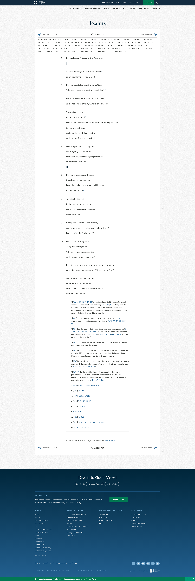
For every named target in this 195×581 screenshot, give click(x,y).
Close (189, 579)
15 (92, 39)
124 (129, 48)
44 (72, 42)
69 (39, 45)
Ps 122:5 (81, 412)
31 (145, 39)
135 (61, 52)
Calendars (135, 520)
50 (92, 42)
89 (106, 45)
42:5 (74, 342)
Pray (101, 523)
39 (56, 42)
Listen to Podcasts (96, 484)
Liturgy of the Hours (75, 532)
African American (41, 520)
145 (103, 52)
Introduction (45, 39)
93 (119, 45)
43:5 (112, 305)
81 (79, 45)
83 (86, 45)
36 (46, 42)
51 (96, 42)
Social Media (136, 526)
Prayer (70, 523)
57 (115, 42)
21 (112, 39)
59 (122, 42)
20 (108, 39)
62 (132, 42)
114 (86, 48)
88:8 (95, 422)
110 (69, 48)
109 (65, 48)
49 (89, 42)
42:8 (74, 361)
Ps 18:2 (81, 427)
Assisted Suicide (41, 532)
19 (105, 39)
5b (102, 380)
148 (116, 52)
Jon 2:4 (100, 422)
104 (44, 48)
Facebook (138, 563)
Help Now (148, 2)
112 (78, 48)
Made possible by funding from (137, 571)
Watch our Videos (112, 484)
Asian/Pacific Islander (43, 529)
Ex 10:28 (80, 332)
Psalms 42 (77, 302)
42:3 (74, 329)
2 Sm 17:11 (91, 332)
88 (102, 45)
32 (148, 39)
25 (125, 39)
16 (95, 39)
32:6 (86, 422)
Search (157, 2)
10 (75, 39)
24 (122, 39)
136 (65, 52)
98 (135, 45)
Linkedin (148, 563)
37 (49, 42)
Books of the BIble (74, 517)
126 (137, 48)
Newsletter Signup (138, 523)
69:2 (80, 366)
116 (95, 48)
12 (82, 39)
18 (102, 39)
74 (56, 45)
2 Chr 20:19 (119, 318)
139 (78, 52)
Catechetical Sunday (43, 548)
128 (146, 48)
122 (120, 48)
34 (39, 42)
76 (62, 45)
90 (109, 45)
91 (112, 45)
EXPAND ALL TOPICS (42, 555)
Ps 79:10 (81, 401)
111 (73, 48)
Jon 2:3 (90, 366)
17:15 (94, 334)
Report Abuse (134, 3)
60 (125, 42)
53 (102, 42)
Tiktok (158, 563)
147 (112, 52)
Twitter (133, 563)
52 (99, 42)
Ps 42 (86, 302)
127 (142, 48)
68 (152, 42)
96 (129, 45)
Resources (135, 517)
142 (90, 52)
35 (43, 42)
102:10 (87, 396)
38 (53, 42)
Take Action (103, 514)
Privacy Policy (109, 440)
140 (82, 52)
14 (88, 39)
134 (56, 52)
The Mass (71, 535)
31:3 (87, 427)
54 (106, 42)
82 (82, 45)
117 (99, 48)
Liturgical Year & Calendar (77, 526)
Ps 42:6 (103, 305)
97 (132, 45)
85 (92, 45)
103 (39, 48)
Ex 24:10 (103, 334)
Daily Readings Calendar (112, 3)
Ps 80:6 (81, 396)
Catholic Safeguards (43, 551)
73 (53, 45)
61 (129, 42)
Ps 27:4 (81, 390)
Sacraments (71, 529)
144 (99, 52)
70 (43, 45)
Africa (37, 517)
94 (122, 45)
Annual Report (40, 523)
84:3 (88, 385)
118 (103, 48)
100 (142, 45)
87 (99, 45)
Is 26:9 (98, 385)
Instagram (153, 563)
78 (69, 45)
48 (86, 42)
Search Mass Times (74, 520)
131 (44, 52)
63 (135, 42)
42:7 (74, 350)
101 (146, 45)
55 (109, 42)
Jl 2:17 (88, 401)
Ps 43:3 (95, 380)
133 (52, 52)
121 (116, 48)
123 (125, 48)
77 (66, 45)
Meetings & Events (106, 520)
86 (96, 45)
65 (142, 42)
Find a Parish (121, 3)
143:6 (93, 385)
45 (76, 42)
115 (90, 48)
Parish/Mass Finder (139, 514)
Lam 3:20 (81, 406)
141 (86, 52)
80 (76, 45)
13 (85, 39)
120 (112, 48)
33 (151, 39)
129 (150, 48)
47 (82, 42)
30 (141, 39)
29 (138, 39)
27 (132, 39)
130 (39, 52)
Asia (36, 526)
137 (69, 52)
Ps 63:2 (83, 385)
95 (125, 45)
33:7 (109, 334)
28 (135, 39)
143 (95, 52)
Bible (37, 535)
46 (79, 42)
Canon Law (39, 542)
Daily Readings (104, 3)
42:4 (75, 396)
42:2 (75, 385)
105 (48, 48)
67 (149, 42)
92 (115, 45)
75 (59, 45)
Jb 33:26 (118, 334)
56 (112, 42)
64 (139, 42)
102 (151, 45)
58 (119, 42)
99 (139, 45)
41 (62, 42)
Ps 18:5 (75, 366)
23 (118, 39)
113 (82, 48)
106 (52, 48)
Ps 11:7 (88, 334)
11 (79, 39)
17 (98, 39)
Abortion (38, 514)
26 (128, 39)
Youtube (143, 563)
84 (89, 45)
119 (108, 48)
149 (120, 52)
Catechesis (39, 545)
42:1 (74, 318)
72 (49, 45)
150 (125, 52)
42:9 (74, 372)
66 (145, 42)
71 (46, 45)
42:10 (75, 427)
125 (133, 48)
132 (48, 52)
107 (56, 48)
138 (73, 52)
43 (69, 42)
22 (115, 39)
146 (108, 52)
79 (72, 45)
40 (59, 42)
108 (61, 48)
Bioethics (38, 538)
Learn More (118, 500)
